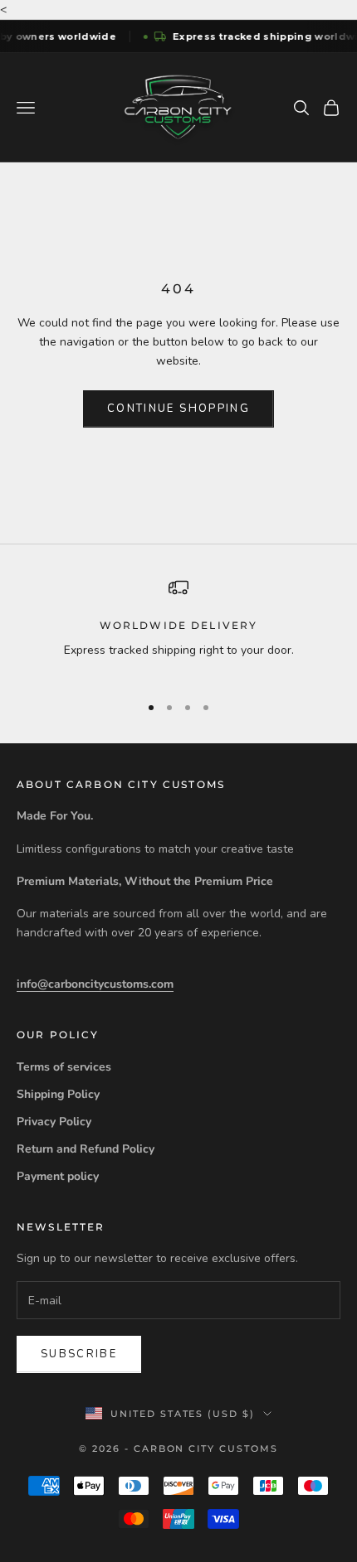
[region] (178, 628)
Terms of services (64, 1067)
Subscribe (79, 1354)
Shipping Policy (58, 1094)
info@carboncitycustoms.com (95, 984)
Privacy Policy (54, 1121)
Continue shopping (178, 408)
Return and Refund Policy (85, 1149)
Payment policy (58, 1176)
